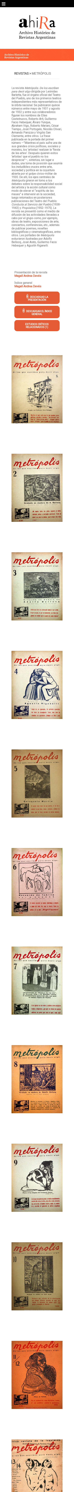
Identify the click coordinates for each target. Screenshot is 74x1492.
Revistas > (22, 73)
